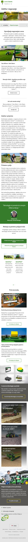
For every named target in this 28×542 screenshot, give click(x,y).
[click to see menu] (11, 4)
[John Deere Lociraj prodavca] (2, 4)
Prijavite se (7, 4)
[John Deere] (7, 2)
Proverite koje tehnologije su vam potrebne (14, 397)
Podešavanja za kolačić (21, 529)
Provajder (21, 531)
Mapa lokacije (5, 529)
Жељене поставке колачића (14, 534)
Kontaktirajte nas (15, 531)
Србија (14, 525)
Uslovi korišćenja (8, 531)
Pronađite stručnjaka (14, 501)
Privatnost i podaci (12, 529)
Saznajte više (13, 109)
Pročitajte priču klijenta (15, 324)
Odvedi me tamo (13, 92)
